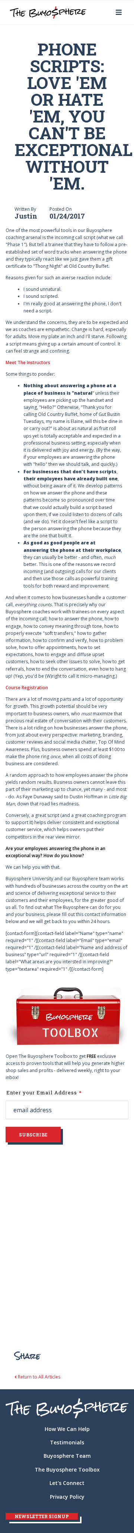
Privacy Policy (67, 1496)
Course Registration (27, 687)
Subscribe (33, 1135)
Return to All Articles (38, 1377)
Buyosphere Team (67, 1455)
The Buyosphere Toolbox (67, 1469)
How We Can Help (67, 1428)
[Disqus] (67, 1240)
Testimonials (67, 1442)
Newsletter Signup (42, 1516)
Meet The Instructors (28, 362)
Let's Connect (67, 1482)
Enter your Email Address (41, 1092)
